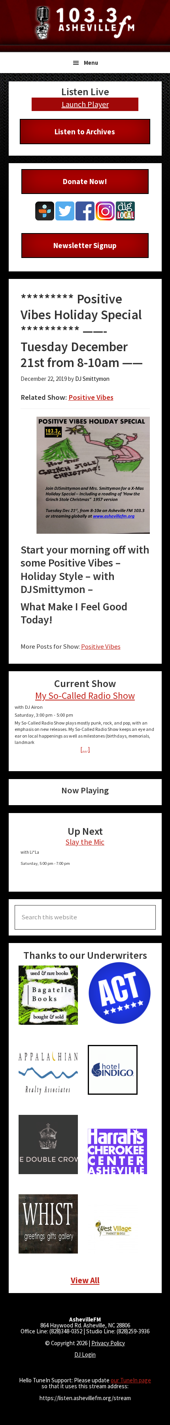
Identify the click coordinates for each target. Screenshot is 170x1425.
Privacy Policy (108, 1343)
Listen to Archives (85, 131)
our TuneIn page (131, 1380)
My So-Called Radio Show (85, 695)
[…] (85, 749)
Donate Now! (85, 181)
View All (85, 1280)
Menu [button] (91, 62)
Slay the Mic (85, 842)
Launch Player (85, 104)
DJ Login (85, 1354)
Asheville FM (85, 23)
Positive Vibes (90, 397)
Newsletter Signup (85, 245)
